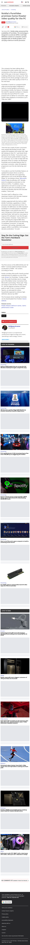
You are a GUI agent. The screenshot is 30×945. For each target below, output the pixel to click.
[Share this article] (2, 27)
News (3, 22)
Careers (4, 932)
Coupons (4, 929)
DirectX (3, 180)
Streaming (13, 9)
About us (4, 926)
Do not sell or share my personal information (13, 935)
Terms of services (19, 251)
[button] (28, 2)
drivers (7, 277)
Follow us (18, 27)
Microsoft (23, 178)
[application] (15, 111)
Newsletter (25, 27)
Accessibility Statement (7, 920)
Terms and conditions (7, 907)
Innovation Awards (14, 5)
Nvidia (4, 316)
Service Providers (5, 9)
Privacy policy (5, 914)
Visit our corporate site (13, 897)
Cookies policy (5, 917)
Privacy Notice (21, 253)
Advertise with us (6, 923)
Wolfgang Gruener (11, 21)
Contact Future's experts (8, 911)
